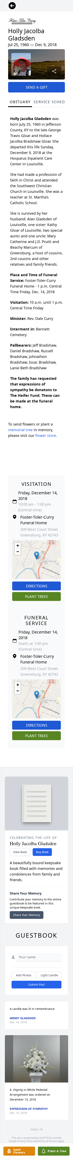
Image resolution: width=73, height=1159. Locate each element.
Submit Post (36, 984)
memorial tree (20, 429)
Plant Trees (36, 596)
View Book (20, 852)
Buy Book (42, 852)
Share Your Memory (26, 915)
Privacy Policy (25, 1141)
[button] (36, 555)
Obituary (20, 101)
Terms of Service (47, 1141)
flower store (45, 435)
